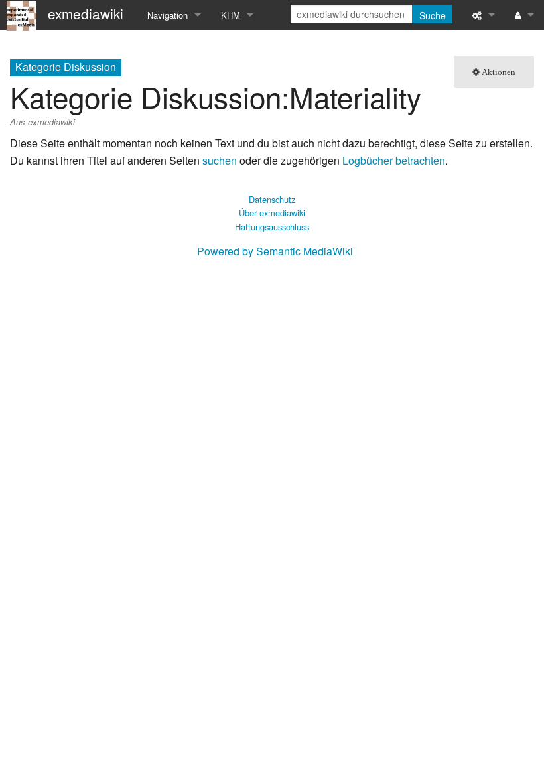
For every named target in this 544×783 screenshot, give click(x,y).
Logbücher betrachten (393, 160)
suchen (219, 160)
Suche (432, 15)
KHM (230, 15)
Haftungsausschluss (272, 226)
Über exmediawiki (272, 212)
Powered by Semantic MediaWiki (275, 251)
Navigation (167, 15)
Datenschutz (272, 199)
